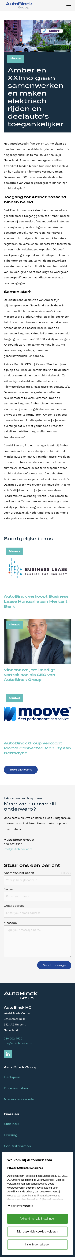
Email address (14, 906)
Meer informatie (20, 1206)
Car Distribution (17, 1146)
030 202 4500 (13, 1038)
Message (10, 923)
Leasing (10, 1135)
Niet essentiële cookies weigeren (37, 1231)
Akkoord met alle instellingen (37, 1218)
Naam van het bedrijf (19, 873)
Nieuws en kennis (19, 1099)
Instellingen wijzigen (37, 1244)
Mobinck (11, 1124)
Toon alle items (20, 769)
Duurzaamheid (16, 1088)
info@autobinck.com (18, 849)
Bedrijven (12, 1077)
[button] (67, 5)
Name (8, 889)
